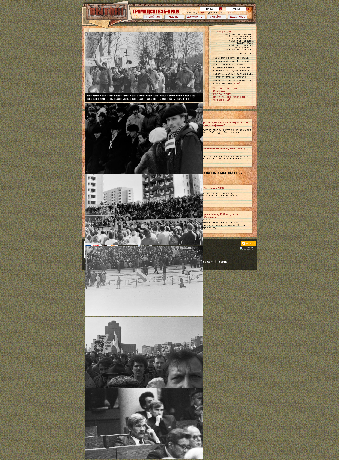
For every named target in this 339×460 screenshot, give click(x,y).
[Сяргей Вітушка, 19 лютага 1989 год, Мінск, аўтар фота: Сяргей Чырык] (144, 173)
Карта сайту (223, 94)
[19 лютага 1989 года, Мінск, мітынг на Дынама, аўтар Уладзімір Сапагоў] (144, 315)
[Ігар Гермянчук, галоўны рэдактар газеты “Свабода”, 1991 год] (144, 458)
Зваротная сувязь (227, 88)
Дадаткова (237, 16)
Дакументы (195, 16)
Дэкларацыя (222, 31)
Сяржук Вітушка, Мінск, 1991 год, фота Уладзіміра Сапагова (214, 216)
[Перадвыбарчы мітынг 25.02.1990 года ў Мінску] (144, 387)
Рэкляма (219, 91)
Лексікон (216, 16)
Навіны (174, 16)
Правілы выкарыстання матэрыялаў (230, 99)
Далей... (239, 83)
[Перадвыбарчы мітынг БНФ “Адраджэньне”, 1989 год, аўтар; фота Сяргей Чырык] (144, 244)
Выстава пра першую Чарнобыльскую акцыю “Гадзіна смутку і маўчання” (219, 124)
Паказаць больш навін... (222, 173)
